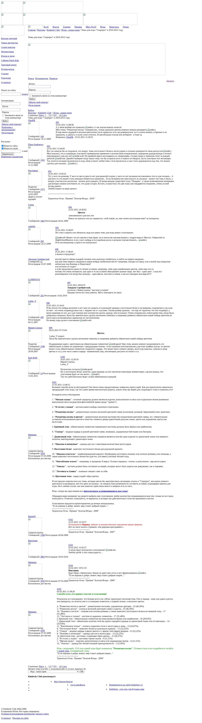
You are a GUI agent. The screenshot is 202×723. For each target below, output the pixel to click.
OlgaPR (69, 137)
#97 (69, 282)
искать (25, 94)
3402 (42, 221)
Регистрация (7, 133)
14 (60, 115)
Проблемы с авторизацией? (8, 128)
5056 (42, 453)
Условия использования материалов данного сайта (25, 714)
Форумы (32, 113)
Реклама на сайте (21, 718)
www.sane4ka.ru (77, 685)
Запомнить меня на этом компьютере (14, 116)
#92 (48, 146)
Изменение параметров (12, 157)
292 (42, 295)
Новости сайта (11, 146)
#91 (57, 122)
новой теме (64, 651)
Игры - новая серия (62, 113)
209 (42, 241)
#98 (48, 303)
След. (64, 115)
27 (41, 261)
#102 (70, 519)
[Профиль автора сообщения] (33, 134)
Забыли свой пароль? (11, 124)
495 (42, 317)
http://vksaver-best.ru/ (63, 681)
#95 (57, 227)
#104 (70, 565)
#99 (50, 328)
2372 (42, 189)
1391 (42, 160)
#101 (54, 382)
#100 (62, 357)
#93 (49, 171)
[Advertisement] (185, 70)
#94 (70, 207)
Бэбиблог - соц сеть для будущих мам (126, 689)
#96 (56, 249)
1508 (42, 535)
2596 (42, 346)
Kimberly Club (44, 113)
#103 (70, 545)
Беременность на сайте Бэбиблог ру (126, 685)
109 (42, 136)
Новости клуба (11, 148)
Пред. (41, 115)
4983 (42, 557)
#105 (59, 589)
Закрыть (170, 81)
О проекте (6, 718)
